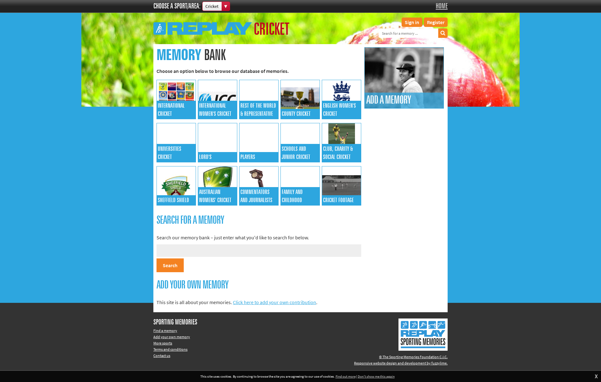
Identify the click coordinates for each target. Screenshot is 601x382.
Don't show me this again (376, 376)
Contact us (161, 355)
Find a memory (165, 330)
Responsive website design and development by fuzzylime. (401, 363)
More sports (162, 343)
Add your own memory (171, 336)
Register (435, 22)
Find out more (346, 376)
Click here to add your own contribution (274, 302)
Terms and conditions (170, 349)
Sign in (412, 22)
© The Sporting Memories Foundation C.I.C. (413, 356)
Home (442, 6)
